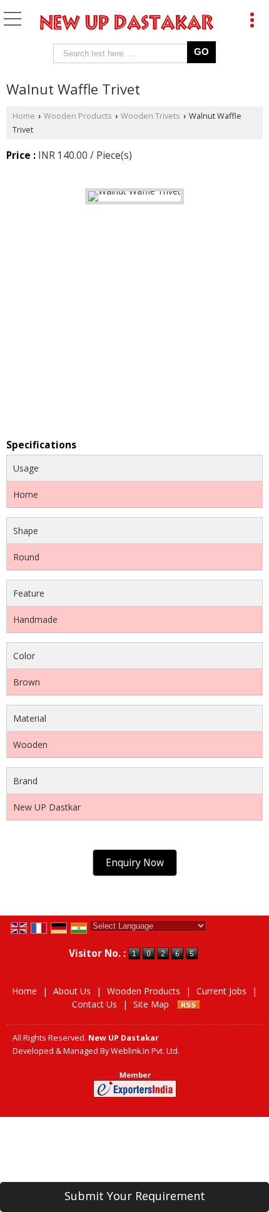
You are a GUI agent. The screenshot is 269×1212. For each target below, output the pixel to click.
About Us (72, 991)
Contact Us (94, 1004)
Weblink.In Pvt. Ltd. (145, 1051)
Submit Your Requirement (134, 1195)
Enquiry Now (135, 862)
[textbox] (123, 53)
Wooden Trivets (150, 116)
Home (24, 116)
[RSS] (189, 1004)
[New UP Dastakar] (127, 23)
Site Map (151, 1004)
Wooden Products (78, 116)
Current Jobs (221, 991)
